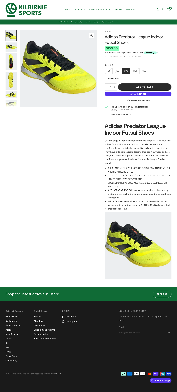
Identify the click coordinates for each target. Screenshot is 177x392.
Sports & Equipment (98, 9)
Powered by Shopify (53, 373)
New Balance (12, 334)
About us (38, 320)
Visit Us (118, 9)
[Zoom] (91, 35)
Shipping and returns (44, 329)
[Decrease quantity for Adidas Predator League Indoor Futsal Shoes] (107, 87)
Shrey (8, 351)
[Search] (157, 9)
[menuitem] (68, 10)
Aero (8, 347)
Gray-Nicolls (12, 316)
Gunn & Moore (13, 325)
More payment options (138, 100)
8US (117, 71)
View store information (121, 114)
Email (121, 327)
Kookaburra (11, 320)
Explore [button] (162, 294)
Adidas (9, 329)
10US (135, 71)
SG (7, 342)
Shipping (118, 56)
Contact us (39, 325)
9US (126, 71)
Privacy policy (41, 334)
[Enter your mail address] (168, 332)
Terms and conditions (45, 338)
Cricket (79, 9)
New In (68, 9)
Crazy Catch (12, 356)
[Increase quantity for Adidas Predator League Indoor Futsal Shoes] (114, 87)
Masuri (9, 338)
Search (37, 316)
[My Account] (163, 9)
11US (144, 71)
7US (108, 71)
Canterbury (11, 360)
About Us (130, 9)
